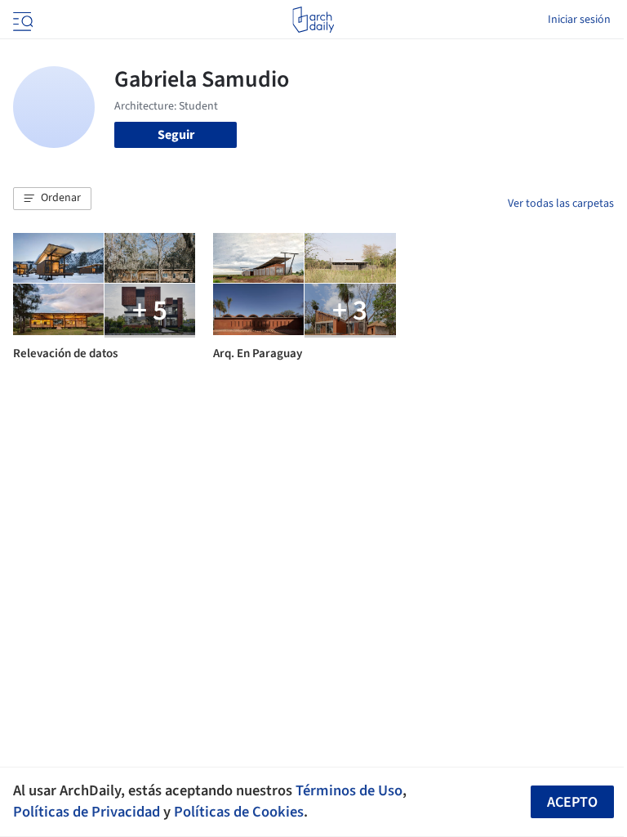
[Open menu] (21, 19)
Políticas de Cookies (239, 811)
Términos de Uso (349, 790)
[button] (52, 198)
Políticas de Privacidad (86, 811)
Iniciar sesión (579, 19)
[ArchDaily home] (313, 20)
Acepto (572, 802)
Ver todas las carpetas (561, 203)
